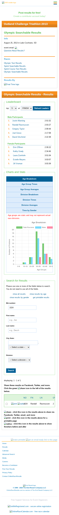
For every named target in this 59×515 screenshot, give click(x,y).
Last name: (10, 326)
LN (41, 398)
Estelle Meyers (19, 160)
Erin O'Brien (18, 147)
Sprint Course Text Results (15, 69)
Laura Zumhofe (19, 155)
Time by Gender (29, 210)
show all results (19, 294)
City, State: (10, 338)
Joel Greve (16, 133)
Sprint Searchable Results (15, 66)
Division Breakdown (29, 195)
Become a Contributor (9, 465)
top (7, 108)
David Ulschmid (18, 137)
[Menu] (55, 3)
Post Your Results (8, 469)
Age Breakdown (29, 179)
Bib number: (11, 303)
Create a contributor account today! (29, 16)
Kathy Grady (18, 151)
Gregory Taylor (18, 129)
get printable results (41, 298)
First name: (10, 315)
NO (24, 398)
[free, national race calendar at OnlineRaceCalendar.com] (29, 511)
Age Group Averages (29, 189)
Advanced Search (8, 454)
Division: (9, 355)
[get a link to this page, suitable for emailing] (41, 440)
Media (4, 458)
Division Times (29, 200)
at (19, 108)
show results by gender (19, 298)
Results (5, 447)
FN (32, 398)
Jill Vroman (17, 164)
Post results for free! (29, 12)
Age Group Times (29, 184)
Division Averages (29, 205)
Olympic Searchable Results (16, 72)
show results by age (38, 294)
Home (4, 443)
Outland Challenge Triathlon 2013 (26, 23)
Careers (5, 461)
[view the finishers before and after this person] (21, 404)
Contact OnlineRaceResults (12, 476)
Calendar (5, 451)
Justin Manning (18, 121)
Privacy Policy (7, 472)
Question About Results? (14, 51)
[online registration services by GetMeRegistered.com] (29, 506)
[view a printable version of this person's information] (14, 404)
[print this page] (18, 440)
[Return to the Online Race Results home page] (9, 2)
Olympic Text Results (13, 63)
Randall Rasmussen (20, 125)
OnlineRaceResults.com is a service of (29, 490)
